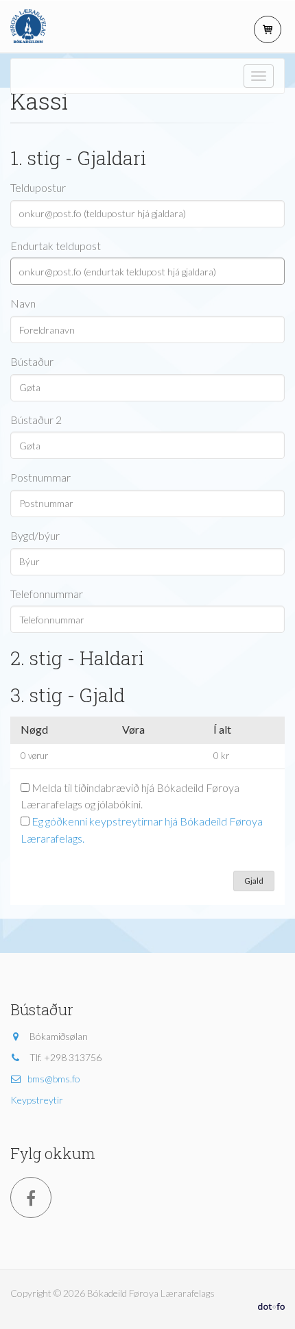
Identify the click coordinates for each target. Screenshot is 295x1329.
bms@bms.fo (53, 1078)
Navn (23, 303)
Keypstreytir (36, 1100)
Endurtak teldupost (55, 245)
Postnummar (40, 477)
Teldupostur (38, 187)
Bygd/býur (35, 535)
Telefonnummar (46, 593)
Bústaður (32, 361)
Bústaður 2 (36, 419)
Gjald (253, 880)
